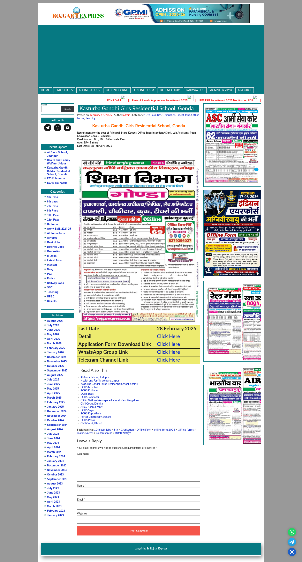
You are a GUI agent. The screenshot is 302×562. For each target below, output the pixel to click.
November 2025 (57, 361)
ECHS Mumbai (56, 178)
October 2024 (55, 420)
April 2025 (53, 393)
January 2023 (55, 515)
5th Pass (52, 197)
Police (51, 278)
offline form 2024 (164, 430)
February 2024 (56, 456)
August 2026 (55, 320)
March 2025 (54, 397)
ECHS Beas (87, 394)
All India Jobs (89, 90)
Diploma (52, 224)
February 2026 (56, 347)
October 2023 (55, 474)
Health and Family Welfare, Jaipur (100, 380)
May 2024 (53, 442)
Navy (50, 269)
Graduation (54, 251)
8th (159, 115)
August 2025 (55, 375)
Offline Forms (117, 90)
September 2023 (57, 479)
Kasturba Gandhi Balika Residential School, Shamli (58, 171)
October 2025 (55, 366)
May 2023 (53, 497)
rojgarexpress (104, 433)
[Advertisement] (151, 55)
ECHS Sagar (88, 410)
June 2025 (53, 384)
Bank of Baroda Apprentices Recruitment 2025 (131, 100)
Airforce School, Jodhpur (95, 377)
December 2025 (56, 356)
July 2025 (53, 379)
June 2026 (53, 329)
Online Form (144, 90)
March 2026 (54, 343)
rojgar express (85, 433)
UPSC (50, 296)
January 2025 (55, 406)
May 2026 (53, 334)
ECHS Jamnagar (90, 397)
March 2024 (54, 451)
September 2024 (57, 424)
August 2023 (55, 483)
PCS (50, 273)
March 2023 (54, 506)
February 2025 (56, 402)
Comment (84, 454)
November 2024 (57, 415)
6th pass (52, 201)
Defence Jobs (170, 90)
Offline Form (144, 430)
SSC (50, 287)
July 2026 (53, 325)
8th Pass (52, 210)
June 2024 (53, 438)
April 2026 (53, 338)
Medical (52, 264)
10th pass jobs (102, 430)
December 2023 (56, 465)
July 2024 (53, 433)
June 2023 (53, 492)
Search (44, 105)
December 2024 (56, 411)
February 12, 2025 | (102, 115)
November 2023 (57, 470)
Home (45, 90)
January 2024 (55, 461)
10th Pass (53, 215)
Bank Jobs (53, 242)
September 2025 (57, 370)
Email (81, 499)
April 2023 (53, 501)
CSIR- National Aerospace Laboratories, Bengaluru (110, 400)
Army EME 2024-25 (59, 228)
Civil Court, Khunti (91, 423)
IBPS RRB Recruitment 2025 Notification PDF (197, 100)
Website (82, 513)
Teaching (53, 292)
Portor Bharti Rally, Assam (96, 417)
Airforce (244, 90)
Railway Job (195, 90)
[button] (232, 321)
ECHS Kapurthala (91, 413)
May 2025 (53, 388)
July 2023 (53, 488)
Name (81, 486)
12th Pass (53, 219)
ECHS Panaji (88, 420)
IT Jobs (51, 255)
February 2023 (56, 510)
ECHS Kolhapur (57, 182)
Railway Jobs (55, 282)
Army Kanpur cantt (92, 407)
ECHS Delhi (85, 100)
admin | (127, 115)
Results (51, 301)
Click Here (168, 336)
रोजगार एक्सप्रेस (123, 433)
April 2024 (53, 447)
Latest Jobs (64, 90)
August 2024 (55, 429)
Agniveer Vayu (221, 90)
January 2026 (55, 352)
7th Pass (52, 206)
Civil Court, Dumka (92, 403)
